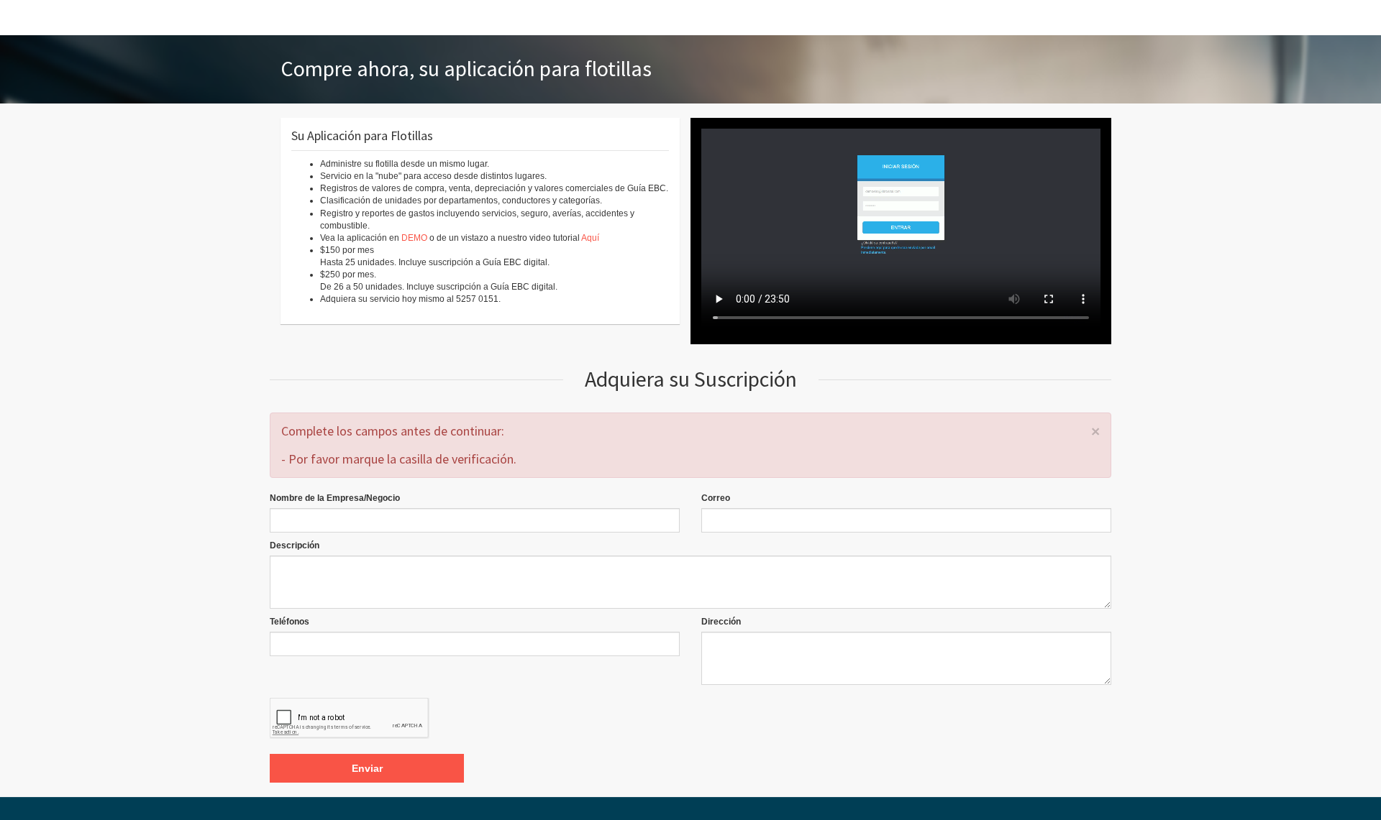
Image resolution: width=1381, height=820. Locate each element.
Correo (715, 498)
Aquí (590, 238)
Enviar (367, 768)
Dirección (721, 622)
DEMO (414, 238)
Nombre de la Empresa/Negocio (335, 498)
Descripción (294, 545)
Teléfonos (289, 622)
